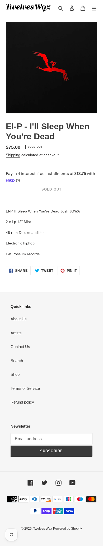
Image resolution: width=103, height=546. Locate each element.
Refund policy (22, 402)
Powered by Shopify (67, 528)
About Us (19, 319)
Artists (16, 333)
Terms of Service (25, 388)
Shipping (13, 155)
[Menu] (94, 8)
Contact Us (20, 346)
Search (17, 360)
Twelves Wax (42, 528)
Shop (15, 374)
